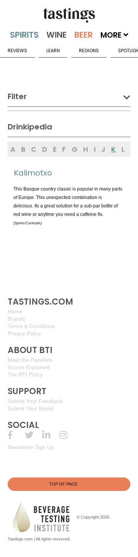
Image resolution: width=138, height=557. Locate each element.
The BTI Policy (25, 374)
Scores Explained (29, 367)
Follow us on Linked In (50, 435)
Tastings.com (20, 539)
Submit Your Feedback (35, 401)
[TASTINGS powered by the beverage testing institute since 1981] (69, 15)
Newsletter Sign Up (31, 447)
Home (15, 311)
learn (53, 50)
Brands (16, 319)
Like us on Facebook (16, 435)
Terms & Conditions (31, 326)
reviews (17, 50)
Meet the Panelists (30, 360)
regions (89, 50)
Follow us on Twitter (33, 435)
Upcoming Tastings (68, 435)
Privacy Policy (24, 333)
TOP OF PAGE (63, 484)
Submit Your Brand (30, 408)
